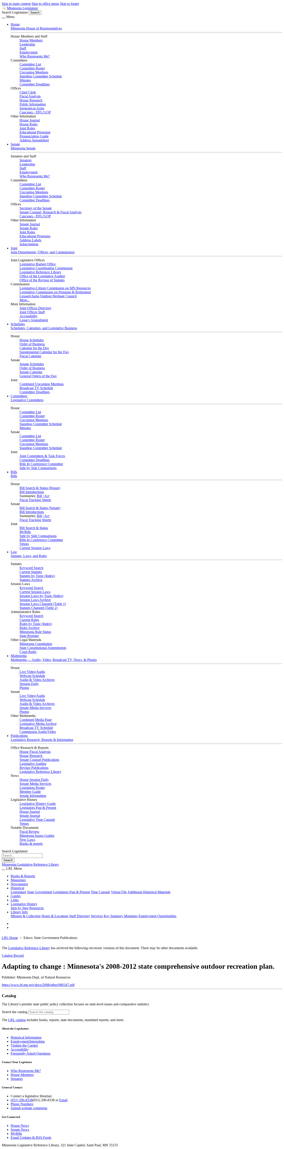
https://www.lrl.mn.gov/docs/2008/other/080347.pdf (38, 985)
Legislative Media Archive (38, 724)
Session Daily (29, 684)
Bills (14, 472)
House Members (31, 40)
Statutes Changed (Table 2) (38, 608)
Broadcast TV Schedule (36, 388)
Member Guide (30, 792)
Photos (24, 688)
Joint (14, 248)
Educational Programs (35, 132)
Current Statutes (31, 572)
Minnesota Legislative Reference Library (30, 864)
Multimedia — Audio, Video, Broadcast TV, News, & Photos (54, 660)
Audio (40, 672)
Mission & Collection (26, 916)
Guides (16, 896)
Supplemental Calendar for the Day (44, 352)
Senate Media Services (35, 708)
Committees (19, 396)
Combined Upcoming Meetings (42, 384)
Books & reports (31, 843)
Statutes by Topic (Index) (37, 576)
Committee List (30, 64)
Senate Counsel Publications (39, 760)
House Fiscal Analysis (35, 752)
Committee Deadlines (35, 84)
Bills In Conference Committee (41, 464)
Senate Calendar (31, 372)
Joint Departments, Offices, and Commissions (43, 252)
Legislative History (24, 904)
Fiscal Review (29, 831)
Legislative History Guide (38, 804)
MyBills (25, 532)
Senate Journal (30, 224)
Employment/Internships (28, 1041)
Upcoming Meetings (34, 72)
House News (20, 1125)
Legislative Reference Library (40, 272)
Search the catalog (14, 1012)
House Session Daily (34, 780)
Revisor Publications (34, 768)
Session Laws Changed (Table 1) (43, 604)
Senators (26, 160)
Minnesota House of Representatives (36, 28)
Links (15, 900)
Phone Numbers (22, 1104)
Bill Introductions (32, 492)
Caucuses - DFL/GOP (35, 112)
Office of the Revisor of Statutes (42, 280)
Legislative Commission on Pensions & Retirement (55, 292)
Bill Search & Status (34, 528)
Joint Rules (27, 128)
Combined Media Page (36, 720)
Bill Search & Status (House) (40, 488)
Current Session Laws (35, 548)
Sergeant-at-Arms (32, 108)
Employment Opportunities (157, 916)
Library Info (19, 912)
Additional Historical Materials (148, 892)
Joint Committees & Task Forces (42, 456)
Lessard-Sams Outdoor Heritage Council (48, 296)
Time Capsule (100, 892)
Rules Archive (29, 628)
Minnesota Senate (23, 148)
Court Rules (28, 652)
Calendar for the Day (34, 348)
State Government (39, 892)
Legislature (18, 892)
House (15, 24)
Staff (23, 48)
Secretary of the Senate (36, 208)
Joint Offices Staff (32, 312)
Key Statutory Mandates (121, 916)
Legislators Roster (32, 788)
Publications (19, 736)
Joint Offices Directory (35, 308)
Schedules (18, 324)
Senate (15, 144)
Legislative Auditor (33, 764)
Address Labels (30, 240)
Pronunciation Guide (34, 136)
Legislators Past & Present (38, 808)
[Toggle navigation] (3, 18)
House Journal (30, 120)
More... (25, 300)
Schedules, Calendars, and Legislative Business (44, 328)
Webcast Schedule (32, 676)
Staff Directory (79, 916)
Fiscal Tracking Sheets (35, 500)
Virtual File (119, 892)
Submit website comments (29, 1108)
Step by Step (19, 908)
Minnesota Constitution (36, 644)
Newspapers (19, 884)
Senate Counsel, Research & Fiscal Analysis (50, 212)
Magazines (18, 880)
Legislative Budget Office (38, 264)
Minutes (25, 80)
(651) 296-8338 (22, 1100)
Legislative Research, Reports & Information (42, 740)
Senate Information (33, 796)
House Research (31, 100)
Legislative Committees (27, 400)
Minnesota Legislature (22, 8)
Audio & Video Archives (37, 680)
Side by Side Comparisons (38, 468)
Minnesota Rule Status (35, 632)
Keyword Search (31, 568)
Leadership (27, 44)
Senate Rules (29, 228)
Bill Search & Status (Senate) (40, 508)
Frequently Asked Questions (30, 1053)
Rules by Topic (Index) (36, 624)
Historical (17, 888)
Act (46, 496)
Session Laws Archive (35, 600)
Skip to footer (69, 4)
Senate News (20, 1129)
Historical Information (26, 1037)
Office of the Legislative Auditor (42, 276)
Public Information (33, 104)
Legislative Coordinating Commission (46, 268)
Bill (39, 496)
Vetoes (24, 544)
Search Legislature (15, 12)
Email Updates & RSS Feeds (31, 1137)
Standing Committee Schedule (41, 76)
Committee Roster (32, 68)
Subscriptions (29, 244)
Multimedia (19, 656)
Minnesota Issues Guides (37, 835)
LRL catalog (17, 1020)
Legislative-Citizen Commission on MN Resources (55, 288)
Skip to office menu (45, 4)
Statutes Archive (31, 580)
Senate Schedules (32, 364)
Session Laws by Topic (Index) (41, 596)
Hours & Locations (54, 916)
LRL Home (10, 938)
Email (63, 1100)
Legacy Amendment (34, 320)
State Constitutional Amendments (43, 648)
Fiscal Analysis (30, 96)
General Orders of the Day (38, 376)
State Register (29, 636)
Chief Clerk (28, 92)
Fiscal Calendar (30, 356)
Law (14, 552)
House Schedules (32, 340)
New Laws (27, 839)
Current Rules (29, 620)
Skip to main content (16, 4)
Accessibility (28, 316)
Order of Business (32, 344)
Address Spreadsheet (34, 140)
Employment (28, 52)
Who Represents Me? (35, 56)
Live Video (27, 672)
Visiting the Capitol (24, 1045)
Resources (36, 908)
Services (97, 916)
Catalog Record (13, 955)
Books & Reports (23, 876)
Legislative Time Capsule (37, 820)
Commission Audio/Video (38, 732)
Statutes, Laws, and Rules (29, 556)
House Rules (28, 124)
